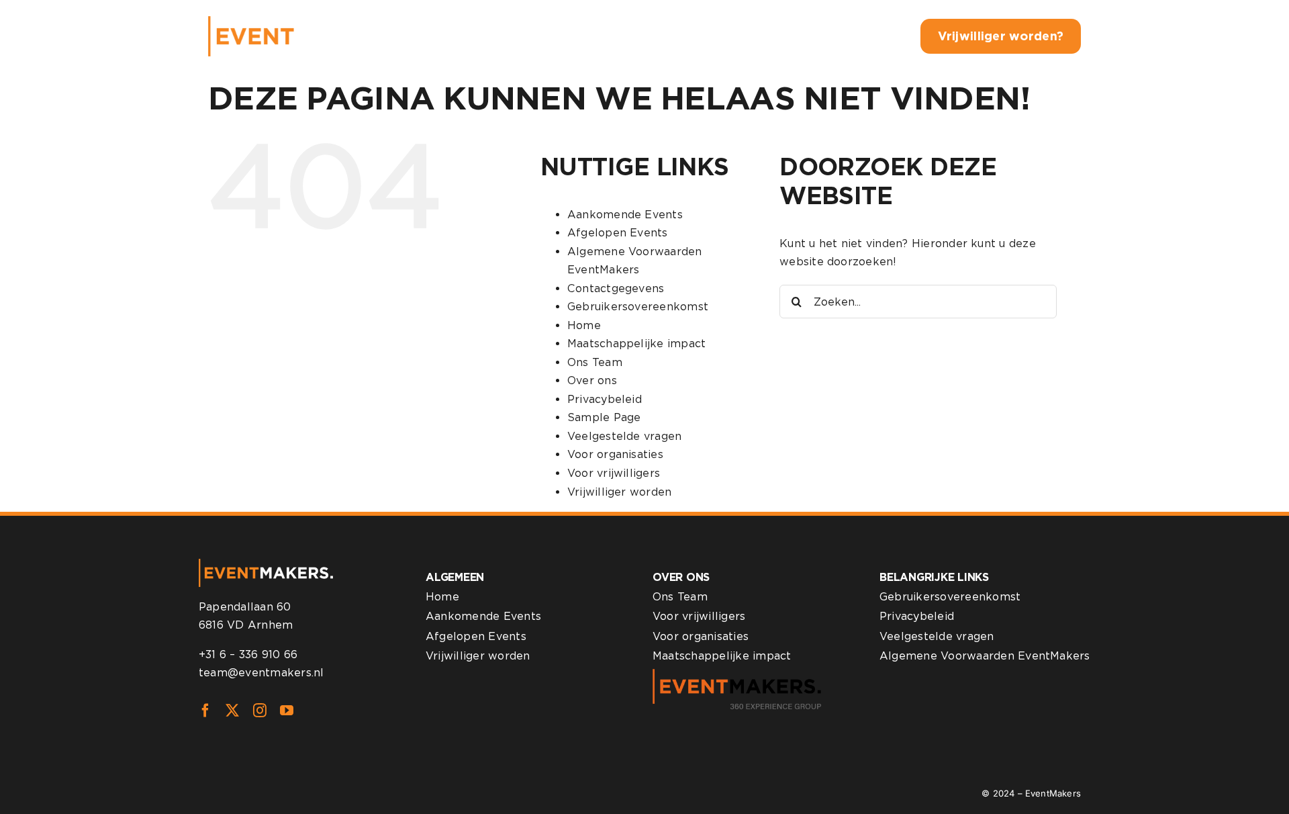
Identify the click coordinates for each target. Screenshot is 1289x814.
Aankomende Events (625, 214)
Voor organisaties (615, 454)
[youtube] (286, 710)
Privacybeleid (604, 399)
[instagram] (260, 710)
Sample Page (604, 417)
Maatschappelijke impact (636, 343)
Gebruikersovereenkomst (637, 306)
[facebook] (205, 710)
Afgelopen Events (617, 232)
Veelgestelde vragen (624, 436)
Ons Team (594, 362)
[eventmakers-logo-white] (304, 21)
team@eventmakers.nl (261, 672)
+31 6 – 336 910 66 (248, 654)
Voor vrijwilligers (613, 473)
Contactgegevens (616, 288)
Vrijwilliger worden (619, 492)
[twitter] (232, 710)
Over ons (592, 380)
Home (584, 325)
